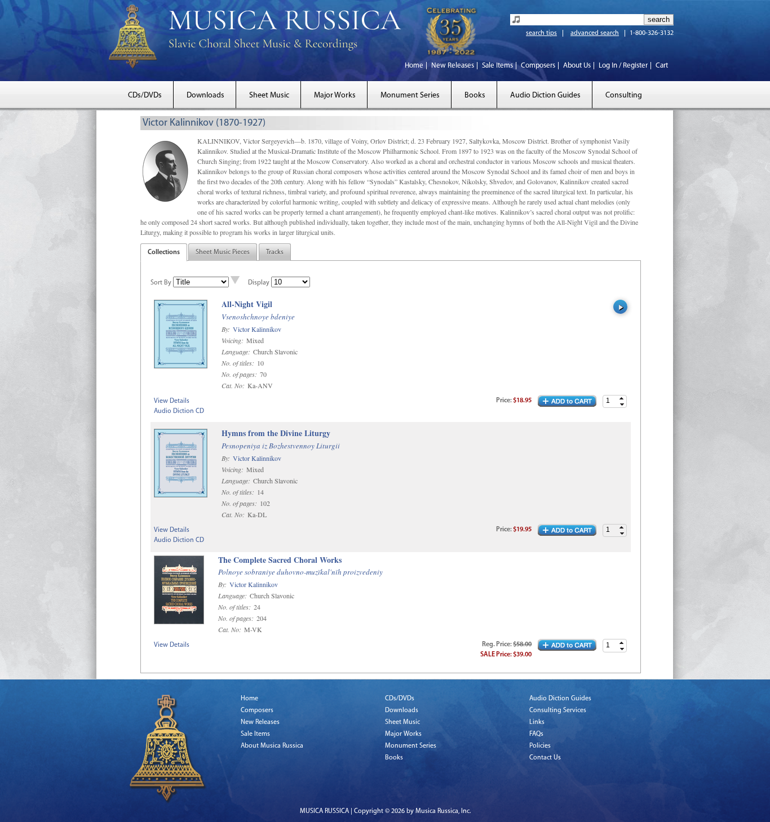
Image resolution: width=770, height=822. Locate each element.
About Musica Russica (272, 746)
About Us (577, 65)
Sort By (161, 282)
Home (414, 65)
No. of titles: (239, 362)
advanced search (594, 33)
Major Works (335, 95)
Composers (538, 65)
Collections (164, 252)
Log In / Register (623, 65)
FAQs (536, 734)
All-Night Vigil (247, 304)
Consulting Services (557, 710)
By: (227, 329)
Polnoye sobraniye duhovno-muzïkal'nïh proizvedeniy (300, 572)
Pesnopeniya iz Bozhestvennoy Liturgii (281, 446)
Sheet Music (269, 95)
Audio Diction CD (179, 411)
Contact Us (545, 757)
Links (537, 722)
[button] (621, 399)
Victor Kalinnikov (257, 329)
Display (258, 282)
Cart (662, 65)
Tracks (275, 252)
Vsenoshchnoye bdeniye (258, 317)
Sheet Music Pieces (223, 252)
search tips (541, 33)
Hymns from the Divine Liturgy (276, 433)
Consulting (623, 95)
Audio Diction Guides (545, 95)
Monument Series (410, 95)
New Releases (452, 65)
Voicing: (233, 340)
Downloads (205, 95)
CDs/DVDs (145, 95)
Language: (237, 351)
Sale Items (497, 65)
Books (474, 95)
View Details (171, 401)
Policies (540, 746)
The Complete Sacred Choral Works (280, 560)
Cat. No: (234, 385)
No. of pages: (240, 374)
